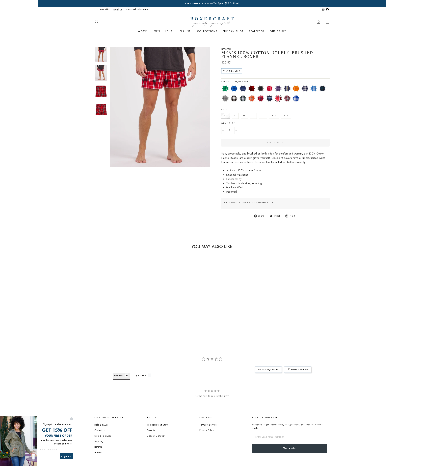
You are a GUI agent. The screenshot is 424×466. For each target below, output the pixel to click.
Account (98, 452)
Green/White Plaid (243, 98)
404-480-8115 (101, 9)
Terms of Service (207, 424)
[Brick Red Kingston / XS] (116, 321)
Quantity (228, 123)
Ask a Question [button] (270, 369)
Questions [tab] (141, 375)
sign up (66, 456)
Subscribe (289, 448)
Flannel (186, 31)
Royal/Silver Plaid (313, 88)
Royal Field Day (234, 88)
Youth (170, 31)
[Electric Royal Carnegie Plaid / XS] (134, 321)
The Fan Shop (233, 31)
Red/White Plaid (278, 98)
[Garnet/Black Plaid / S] (130, 321)
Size (224, 109)
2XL (274, 115)
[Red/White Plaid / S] (125, 321)
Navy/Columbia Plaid (269, 98)
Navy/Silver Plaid (305, 88)
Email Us (117, 9)
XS (225, 115)
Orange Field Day (296, 88)
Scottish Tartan (322, 88)
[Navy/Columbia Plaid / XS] (121, 321)
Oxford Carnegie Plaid (225, 98)
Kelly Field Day (225, 88)
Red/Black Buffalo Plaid (251, 88)
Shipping (98, 441)
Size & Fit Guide (102, 435)
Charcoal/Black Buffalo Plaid (260, 88)
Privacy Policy (206, 430)
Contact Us (99, 430)
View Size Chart (231, 70)
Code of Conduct (155, 435)
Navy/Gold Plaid (287, 88)
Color (234, 81)
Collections (207, 31)
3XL (286, 115)
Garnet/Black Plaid (287, 98)
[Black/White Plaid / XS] (103, 321)
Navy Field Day (243, 88)
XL (263, 115)
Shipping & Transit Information (249, 202)
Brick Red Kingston (260, 98)
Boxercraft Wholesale (137, 9)
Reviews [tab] (119, 375)
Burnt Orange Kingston (251, 98)
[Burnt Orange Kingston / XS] (112, 321)
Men (157, 31)
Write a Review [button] (299, 369)
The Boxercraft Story (157, 424)
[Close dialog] (71, 419)
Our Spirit (278, 31)
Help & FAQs (100, 424)
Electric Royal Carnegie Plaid (296, 98)
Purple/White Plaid (278, 88)
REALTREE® (257, 31)
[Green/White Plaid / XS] (107, 321)
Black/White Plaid (234, 98)
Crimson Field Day (269, 88)
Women (143, 31)
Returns (98, 446)
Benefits (151, 430)
